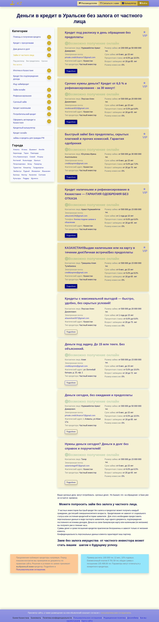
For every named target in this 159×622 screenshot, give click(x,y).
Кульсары (17, 178)
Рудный (26, 171)
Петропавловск (19, 164)
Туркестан (17, 168)
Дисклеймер (133, 618)
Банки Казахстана (21, 618)
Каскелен (33, 175)
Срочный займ (20, 102)
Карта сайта (87, 621)
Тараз (26, 153)
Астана (24, 149)
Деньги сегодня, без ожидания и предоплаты (99, 395)
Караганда (17, 153)
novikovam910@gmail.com (77, 108)
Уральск (37, 160)
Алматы (16, 149)
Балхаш (16, 175)
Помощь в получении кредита (27, 37)
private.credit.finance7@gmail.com (80, 57)
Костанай (17, 160)
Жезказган (36, 171)
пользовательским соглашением (116, 613)
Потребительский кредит (24, 114)
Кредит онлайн (20, 133)
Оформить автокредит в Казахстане (24, 121)
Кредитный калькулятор (24, 128)
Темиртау (38, 164)
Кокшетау (27, 168)
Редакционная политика (114, 618)
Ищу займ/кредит (21, 84)
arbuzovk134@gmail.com (76, 216)
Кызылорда (27, 160)
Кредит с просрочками (23, 43)
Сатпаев (42, 175)
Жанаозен (46, 171)
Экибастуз (17, 171)
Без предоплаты (33, 61)
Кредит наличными (22, 108)
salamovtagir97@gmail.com (77, 466)
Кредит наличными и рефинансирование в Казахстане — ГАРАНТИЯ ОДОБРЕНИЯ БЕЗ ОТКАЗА (97, 194)
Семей (32, 157)
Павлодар (34, 153)
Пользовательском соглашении (30, 570)
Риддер (26, 178)
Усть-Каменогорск (20, 157)
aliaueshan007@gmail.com (77, 318)
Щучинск (34, 178)
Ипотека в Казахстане (23, 70)
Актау (29, 164)
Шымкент (33, 149)
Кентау (24, 175)
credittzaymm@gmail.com (76, 163)
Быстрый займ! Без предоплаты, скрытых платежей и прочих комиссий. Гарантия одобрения (97, 139)
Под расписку (18, 61)
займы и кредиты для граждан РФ (28, 138)
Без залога (17, 65)
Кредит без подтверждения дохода (25, 77)
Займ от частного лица (23, 55)
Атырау (40, 157)
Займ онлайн (19, 90)
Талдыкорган (38, 168)
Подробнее (71, 71)
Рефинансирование (22, 96)
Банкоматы (36, 618)
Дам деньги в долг (21, 49)
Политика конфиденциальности (57, 618)
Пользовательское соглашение (87, 618)
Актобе (41, 149)
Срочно (44, 61)
